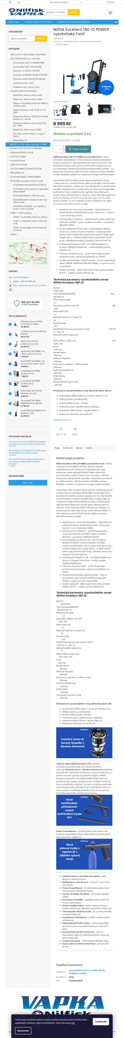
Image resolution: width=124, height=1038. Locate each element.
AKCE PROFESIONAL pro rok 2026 (25, 58)
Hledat (73, 12)
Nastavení (23, 1030)
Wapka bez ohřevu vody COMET (27, 129)
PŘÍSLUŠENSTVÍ (20, 140)
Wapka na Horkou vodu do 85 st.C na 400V (29, 111)
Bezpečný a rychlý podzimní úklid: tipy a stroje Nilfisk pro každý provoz (27, 451)
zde (73, 1023)
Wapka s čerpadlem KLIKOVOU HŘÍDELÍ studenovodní (30, 104)
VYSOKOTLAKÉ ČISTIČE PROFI (23, 91)
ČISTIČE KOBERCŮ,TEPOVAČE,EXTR (26, 168)
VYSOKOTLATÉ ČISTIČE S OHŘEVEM (26, 148)
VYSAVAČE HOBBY (18, 156)
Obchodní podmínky (59, 2)
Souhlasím (101, 1021)
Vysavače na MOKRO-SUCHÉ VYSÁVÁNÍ (30, 74)
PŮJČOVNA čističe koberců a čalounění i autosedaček (31, 190)
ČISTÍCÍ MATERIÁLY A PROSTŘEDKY (25, 177)
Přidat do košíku (80, 149)
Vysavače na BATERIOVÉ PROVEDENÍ (29, 79)
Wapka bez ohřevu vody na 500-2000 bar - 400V (29, 124)
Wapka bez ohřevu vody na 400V (27, 99)
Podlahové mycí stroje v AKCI (26, 87)
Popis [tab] (57, 448)
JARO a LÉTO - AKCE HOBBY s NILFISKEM (28, 54)
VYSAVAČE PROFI (17, 160)
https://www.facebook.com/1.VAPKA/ (30, 285)
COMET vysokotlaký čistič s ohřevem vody (30, 222)
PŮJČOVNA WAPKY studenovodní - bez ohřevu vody (30, 201)
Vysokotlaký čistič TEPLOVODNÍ (27, 66)
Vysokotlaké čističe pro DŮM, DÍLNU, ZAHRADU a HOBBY (87, 972)
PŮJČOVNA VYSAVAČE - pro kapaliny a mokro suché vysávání (29, 207)
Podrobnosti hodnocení (90, 41)
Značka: (62, 44)
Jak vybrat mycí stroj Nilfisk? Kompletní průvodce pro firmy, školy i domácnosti (27, 442)
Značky (13, 234)
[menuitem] (14, 22)
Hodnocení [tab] (68, 448)
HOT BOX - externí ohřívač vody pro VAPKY (29, 135)
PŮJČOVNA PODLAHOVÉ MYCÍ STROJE (29, 185)
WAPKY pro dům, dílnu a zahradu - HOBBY (28, 144)
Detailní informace (61, 419)
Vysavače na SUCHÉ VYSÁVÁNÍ (26, 70)
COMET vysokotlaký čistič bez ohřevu (30, 217)
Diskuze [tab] (79, 448)
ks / (28, 482)
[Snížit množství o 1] (63, 151)
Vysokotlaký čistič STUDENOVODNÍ (28, 62)
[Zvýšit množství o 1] (63, 147)
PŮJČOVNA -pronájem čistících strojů (26, 181)
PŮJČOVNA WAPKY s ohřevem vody (29, 195)
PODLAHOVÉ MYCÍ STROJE (21, 152)
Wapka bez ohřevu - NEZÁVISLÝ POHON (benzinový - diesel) (30, 118)
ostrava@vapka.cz (21, 277)
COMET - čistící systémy (21, 213)
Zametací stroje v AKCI (23, 83)
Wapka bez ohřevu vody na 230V (27, 95)
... (14, 289)
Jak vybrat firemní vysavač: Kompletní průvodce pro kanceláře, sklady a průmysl (26, 461)
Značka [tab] (89, 448)
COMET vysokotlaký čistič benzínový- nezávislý (30, 229)
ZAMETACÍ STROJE (18, 164)
